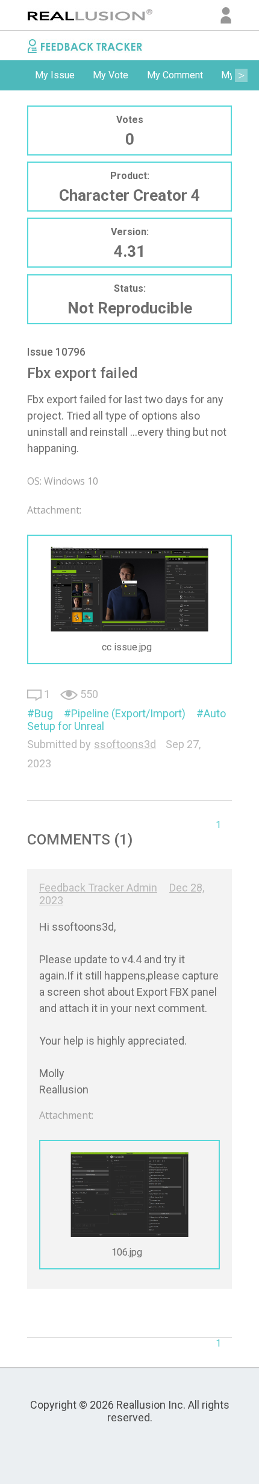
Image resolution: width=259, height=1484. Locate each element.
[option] (55, 75)
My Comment (175, 75)
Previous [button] (18, 75)
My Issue (55, 75)
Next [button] (241, 75)
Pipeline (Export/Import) (128, 713)
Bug (43, 713)
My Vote (110, 75)
